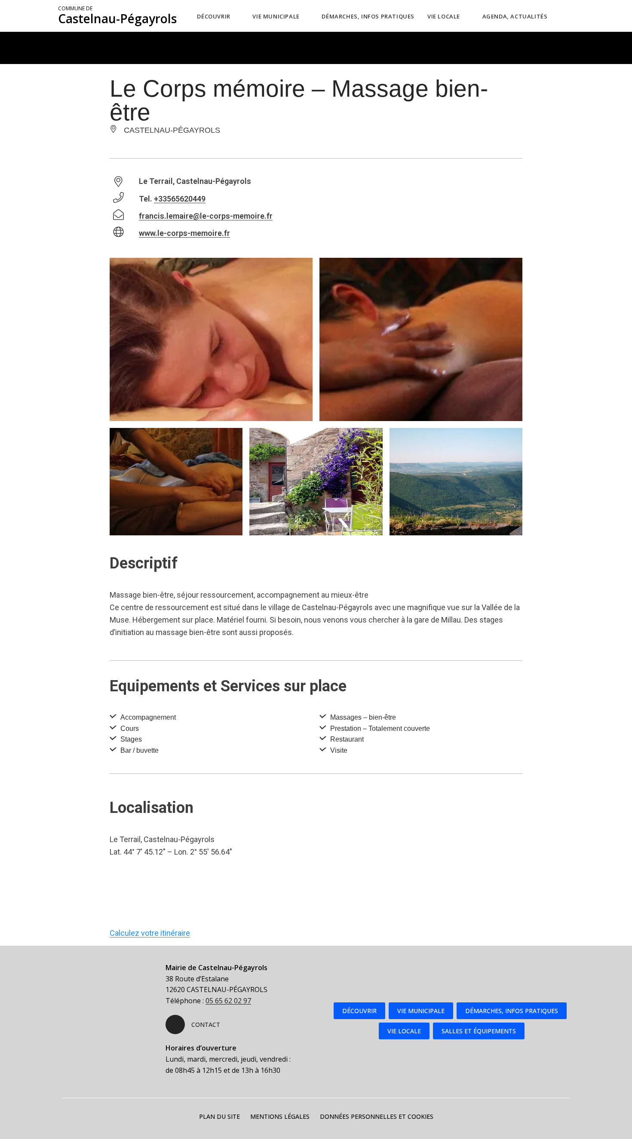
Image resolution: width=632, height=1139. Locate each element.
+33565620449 (180, 198)
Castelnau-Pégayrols (117, 16)
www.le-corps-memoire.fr (184, 233)
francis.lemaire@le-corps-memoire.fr (206, 215)
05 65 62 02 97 (228, 1000)
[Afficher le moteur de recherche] (571, 16)
